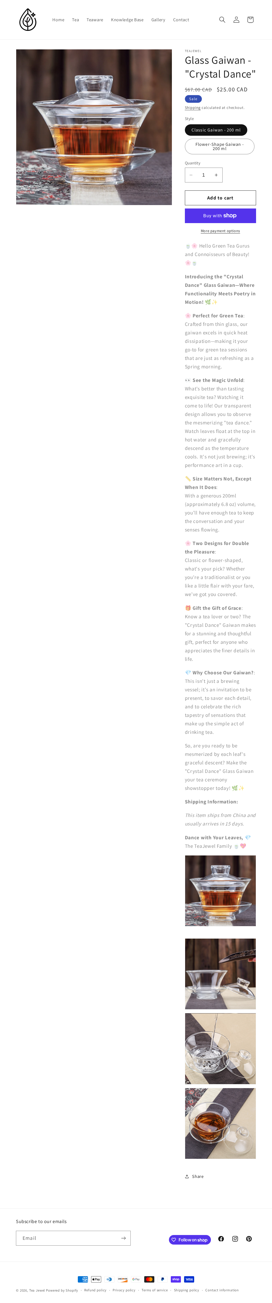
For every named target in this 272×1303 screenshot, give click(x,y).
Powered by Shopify (62, 1290)
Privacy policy (124, 1290)
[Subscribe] (123, 1238)
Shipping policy (186, 1290)
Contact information (222, 1290)
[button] (222, 20)
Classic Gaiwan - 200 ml (216, 130)
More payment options (220, 230)
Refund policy (95, 1290)
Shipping (193, 107)
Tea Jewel (37, 1290)
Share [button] (198, 1176)
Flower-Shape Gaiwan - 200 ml (220, 146)
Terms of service (155, 1290)
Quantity (193, 162)
